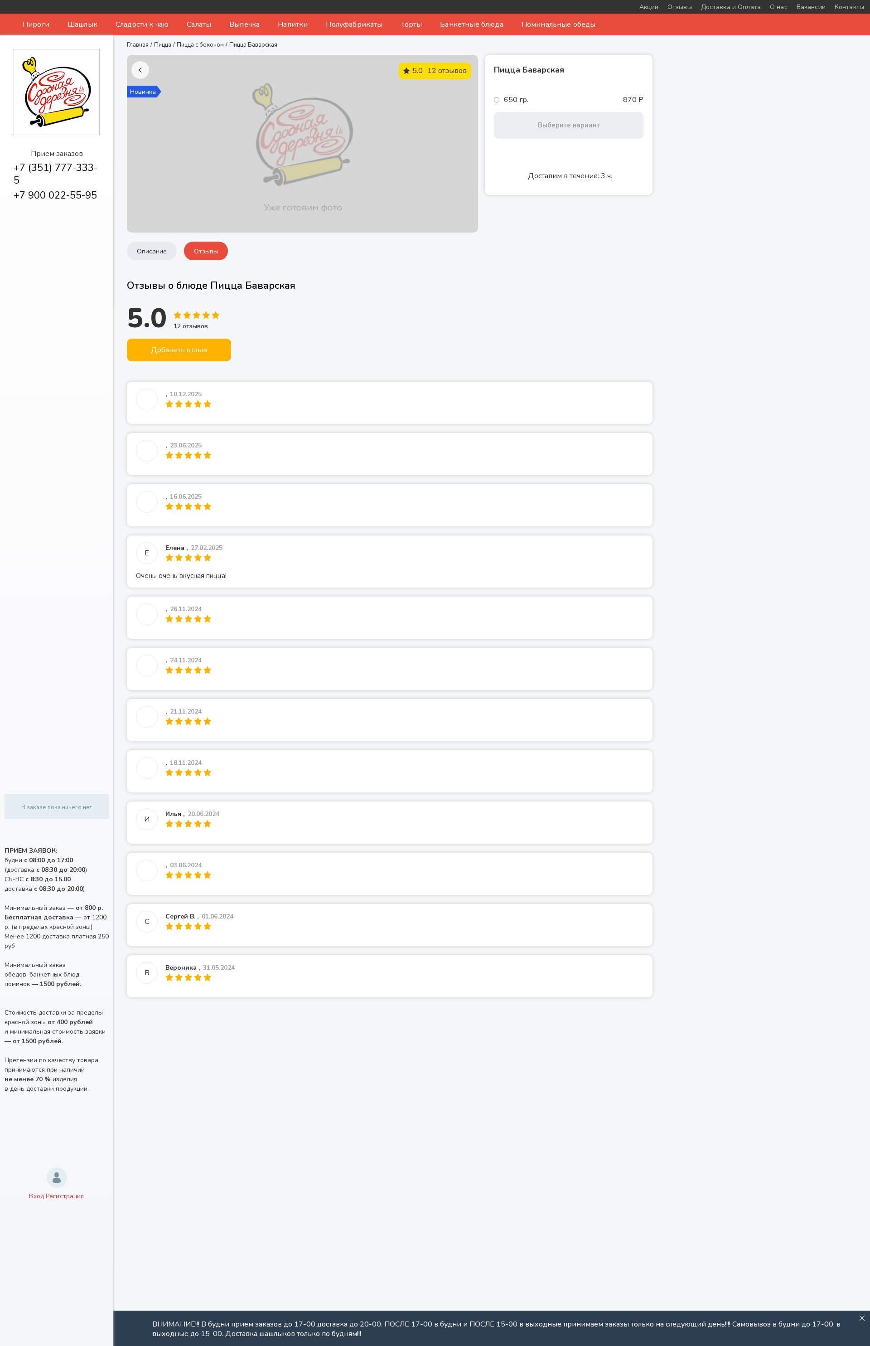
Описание (152, 251)
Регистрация (65, 1196)
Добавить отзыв (179, 350)
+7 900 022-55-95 (55, 195)
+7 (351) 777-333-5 (55, 174)
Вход (36, 1196)
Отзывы (206, 251)
